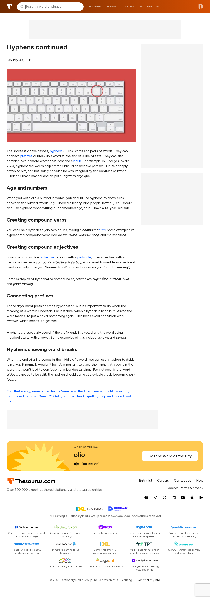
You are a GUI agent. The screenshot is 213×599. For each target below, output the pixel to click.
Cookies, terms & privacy (184, 488)
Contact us (182, 480)
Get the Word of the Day (170, 456)
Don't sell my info (148, 580)
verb (102, 230)
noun (77, 161)
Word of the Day (86, 447)
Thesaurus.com (9, 7)
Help (199, 480)
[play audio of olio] (76, 463)
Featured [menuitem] (95, 6)
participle (84, 257)
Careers (163, 480)
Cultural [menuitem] (128, 6)
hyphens (56, 151)
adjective (48, 257)
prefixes (26, 156)
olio (79, 455)
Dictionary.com (200, 6)
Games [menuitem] (112, 6)
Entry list (145, 480)
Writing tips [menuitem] (149, 6)
